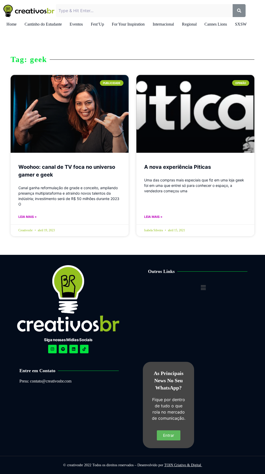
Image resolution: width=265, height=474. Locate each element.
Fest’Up (97, 24)
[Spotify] (63, 349)
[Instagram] (52, 349)
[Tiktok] (84, 349)
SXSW (241, 24)
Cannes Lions (215, 24)
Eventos (76, 24)
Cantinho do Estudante (43, 24)
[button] (203, 287)
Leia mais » (27, 217)
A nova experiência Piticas (177, 167)
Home (11, 24)
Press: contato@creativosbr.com (45, 381)
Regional (189, 24)
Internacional (163, 24)
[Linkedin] (73, 349)
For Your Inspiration (128, 24)
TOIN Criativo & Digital (183, 465)
